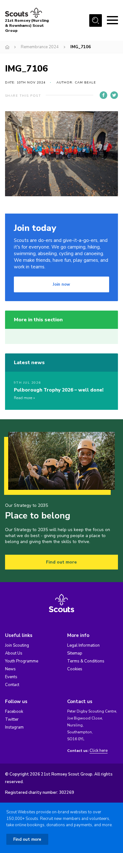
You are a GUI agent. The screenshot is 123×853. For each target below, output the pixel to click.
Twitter (12, 719)
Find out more (61, 562)
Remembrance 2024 (40, 47)
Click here (99, 750)
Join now (61, 284)
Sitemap (74, 653)
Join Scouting (17, 645)
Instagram (14, 727)
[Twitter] (114, 95)
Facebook (14, 711)
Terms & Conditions (85, 661)
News (10, 669)
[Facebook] (103, 95)
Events (11, 677)
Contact (12, 685)
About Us (13, 653)
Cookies (74, 669)
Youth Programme (21, 661)
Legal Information (83, 645)
